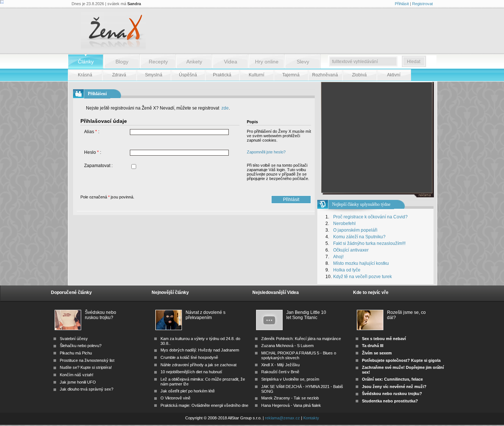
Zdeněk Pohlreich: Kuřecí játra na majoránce (301, 338)
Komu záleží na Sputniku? (359, 236)
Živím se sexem (377, 353)
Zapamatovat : (98, 165)
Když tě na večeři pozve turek (362, 276)
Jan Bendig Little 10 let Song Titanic (306, 315)
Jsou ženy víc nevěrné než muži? (394, 386)
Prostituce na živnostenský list (87, 360)
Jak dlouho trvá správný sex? (86, 389)
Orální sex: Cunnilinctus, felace (392, 379)
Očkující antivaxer (351, 250)
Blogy (121, 62)
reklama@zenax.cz (282, 418)
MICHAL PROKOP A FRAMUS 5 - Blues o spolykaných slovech (298, 355)
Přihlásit (402, 3)
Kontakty (311, 418)
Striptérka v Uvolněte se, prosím (290, 379)
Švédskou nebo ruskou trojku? (100, 315)
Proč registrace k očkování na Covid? (370, 216)
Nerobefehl (344, 223)
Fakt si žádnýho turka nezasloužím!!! (369, 243)
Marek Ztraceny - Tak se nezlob (290, 398)
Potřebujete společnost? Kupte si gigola (401, 360)
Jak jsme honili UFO (78, 382)
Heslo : (92, 152)
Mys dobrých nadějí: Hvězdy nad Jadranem (199, 350)
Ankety (194, 62)
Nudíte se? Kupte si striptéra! (86, 367)
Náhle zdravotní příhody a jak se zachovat (198, 365)
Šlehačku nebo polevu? (80, 345)
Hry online (267, 62)
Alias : (91, 131)
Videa (230, 62)
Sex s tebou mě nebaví (384, 338)
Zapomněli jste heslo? (266, 152)
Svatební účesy (74, 338)
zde (224, 108)
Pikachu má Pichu (76, 353)
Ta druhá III (372, 345)
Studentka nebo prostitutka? (390, 401)
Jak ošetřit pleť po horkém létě (187, 391)
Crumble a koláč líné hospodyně (189, 357)
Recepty (158, 62)
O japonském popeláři (355, 230)
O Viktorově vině (175, 398)
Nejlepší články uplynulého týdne (361, 204)
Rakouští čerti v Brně (280, 372)
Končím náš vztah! (76, 375)
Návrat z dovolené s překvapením (205, 315)
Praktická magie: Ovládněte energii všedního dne (204, 405)
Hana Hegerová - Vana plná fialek (291, 405)
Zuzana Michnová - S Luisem (287, 345)
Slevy (303, 62)
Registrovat (422, 3)
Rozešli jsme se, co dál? (406, 315)
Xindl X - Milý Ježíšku (280, 365)
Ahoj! (338, 256)
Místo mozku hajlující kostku (361, 263)
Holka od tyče (346, 270)
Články (86, 62)
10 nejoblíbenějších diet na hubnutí (191, 372)
